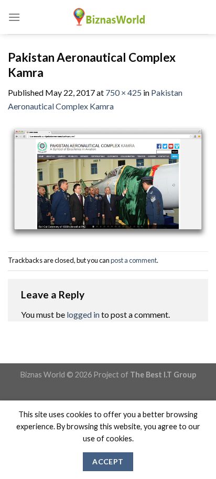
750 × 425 (123, 92)
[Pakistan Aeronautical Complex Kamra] (108, 181)
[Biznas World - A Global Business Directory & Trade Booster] (108, 17)
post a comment (134, 260)
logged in (83, 314)
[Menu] (14, 17)
